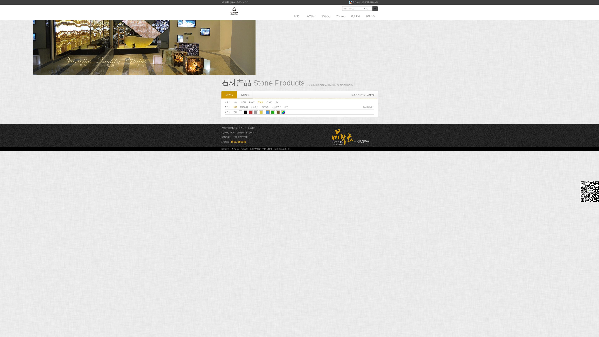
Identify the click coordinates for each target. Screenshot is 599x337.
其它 (277, 102)
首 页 (296, 16)
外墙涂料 (244, 149)
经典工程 (355, 16)
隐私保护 (234, 128)
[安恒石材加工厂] (235, 11)
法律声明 (225, 128)
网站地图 (374, 2)
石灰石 (269, 102)
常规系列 (254, 107)
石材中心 (340, 16)
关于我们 (311, 16)
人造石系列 (276, 107)
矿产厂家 (235, 149)
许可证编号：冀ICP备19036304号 (235, 137)
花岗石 (252, 102)
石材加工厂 (243, 2)
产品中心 (361, 95)
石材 (227, 2)
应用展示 (245, 95)
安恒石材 (365, 2)
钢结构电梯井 (255, 149)
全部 (235, 102)
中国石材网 (267, 149)
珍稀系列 (244, 107)
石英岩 (260, 102)
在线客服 (356, 2)
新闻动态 (325, 16)
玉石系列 (265, 107)
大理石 (243, 102)
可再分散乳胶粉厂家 (281, 149)
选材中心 (371, 95)
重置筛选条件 (368, 107)
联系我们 (370, 16)
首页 (354, 95)
